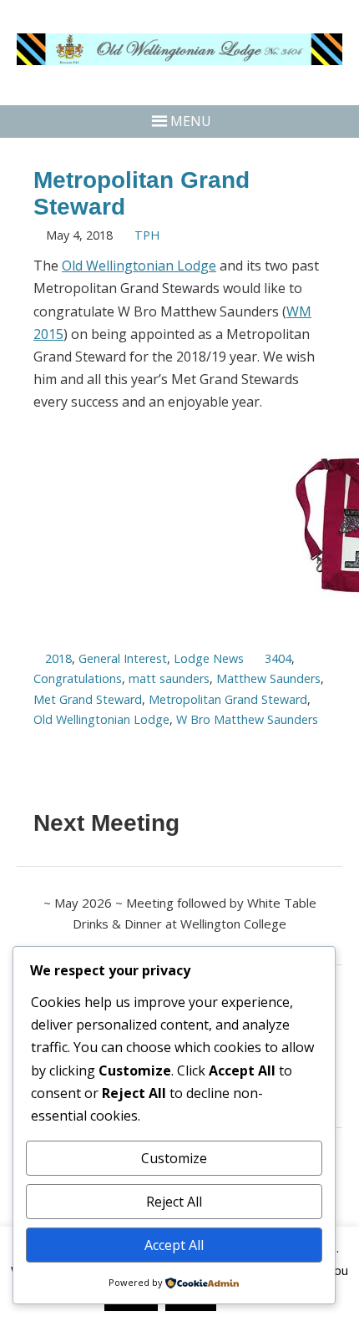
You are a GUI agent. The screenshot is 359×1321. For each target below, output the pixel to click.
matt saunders (169, 678)
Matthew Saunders (268, 678)
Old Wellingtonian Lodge (139, 265)
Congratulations (77, 678)
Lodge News (209, 658)
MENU (190, 121)
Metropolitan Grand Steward (228, 699)
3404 (278, 658)
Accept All (174, 1245)
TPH (146, 235)
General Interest (122, 658)
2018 (58, 658)
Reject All (174, 1201)
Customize (174, 1158)
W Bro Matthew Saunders (247, 719)
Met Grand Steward (87, 699)
